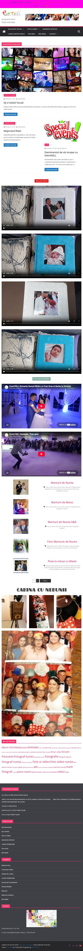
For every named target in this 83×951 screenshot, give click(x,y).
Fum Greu (5, 848)
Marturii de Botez (62, 502)
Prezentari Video (7, 870)
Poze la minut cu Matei (62, 561)
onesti (15, 772)
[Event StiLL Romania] (4, 31)
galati (20, 767)
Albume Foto (6, 865)
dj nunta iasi (76, 748)
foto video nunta (59, 487)
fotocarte (68, 487)
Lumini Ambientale (8, 844)
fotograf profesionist (72, 489)
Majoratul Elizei (12, 130)
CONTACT (52, 34)
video (67, 772)
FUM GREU (31, 34)
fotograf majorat (69, 567)
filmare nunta (46, 752)
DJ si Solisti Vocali (13, 102)
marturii (65, 491)
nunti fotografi (72, 548)
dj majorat (68, 748)
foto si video (50, 487)
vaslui (73, 569)
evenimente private (23, 752)
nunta (63, 767)
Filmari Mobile (6, 887)
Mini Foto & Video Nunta (19, 795)
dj (50, 747)
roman (39, 772)
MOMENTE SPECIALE (9, 123)
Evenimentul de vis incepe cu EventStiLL (61, 154)
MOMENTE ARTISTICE (50, 29)
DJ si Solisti (5, 831)
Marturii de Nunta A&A (62, 522)
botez (52, 566)
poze (34, 772)
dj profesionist (13, 752)
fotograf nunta (60, 489)
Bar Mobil (5, 853)
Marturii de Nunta (62, 482)
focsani (63, 566)
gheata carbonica (28, 767)
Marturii (4, 891)
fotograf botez (75, 487)
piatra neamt (67, 569)
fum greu (15, 767)
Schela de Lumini (7, 874)
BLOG (46, 145)
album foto (50, 546)
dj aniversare (55, 748)
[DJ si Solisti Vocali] (41, 70)
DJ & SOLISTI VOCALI (15, 29)
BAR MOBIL (42, 34)
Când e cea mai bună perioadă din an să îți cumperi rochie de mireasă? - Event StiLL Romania (34, 799)
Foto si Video (6, 836)
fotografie (59, 491)
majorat (50, 767)
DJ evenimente (7, 827)
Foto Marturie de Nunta (62, 541)
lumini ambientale (43, 767)
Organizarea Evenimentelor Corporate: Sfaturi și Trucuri (50, 2)
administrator (21, 99)
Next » (45, 581)
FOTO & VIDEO (32, 29)
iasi (61, 569)
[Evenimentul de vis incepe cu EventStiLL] (62, 131)
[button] (23, 29)
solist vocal (46, 772)
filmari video (56, 752)
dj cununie (62, 748)
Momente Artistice (8, 840)
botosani (57, 566)
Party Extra (13, 806)
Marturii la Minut (7, 895)
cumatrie (45, 747)
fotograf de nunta (50, 489)
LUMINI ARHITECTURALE (16, 34)
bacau (48, 566)
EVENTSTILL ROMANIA (9, 95)
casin (40, 748)
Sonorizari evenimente (9, 882)
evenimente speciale (35, 752)
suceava (54, 772)
